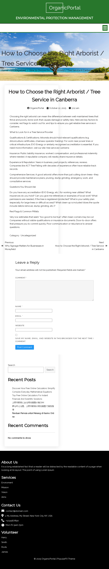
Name (19, 306)
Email (19, 316)
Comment (21, 278)
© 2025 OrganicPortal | (45, 559)
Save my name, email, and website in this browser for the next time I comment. (54, 339)
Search (11, 365)
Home (4, 70)
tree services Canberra (57, 148)
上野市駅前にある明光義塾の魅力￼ (28, 402)
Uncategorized (18, 70)
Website (19, 325)
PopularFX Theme (66, 559)
